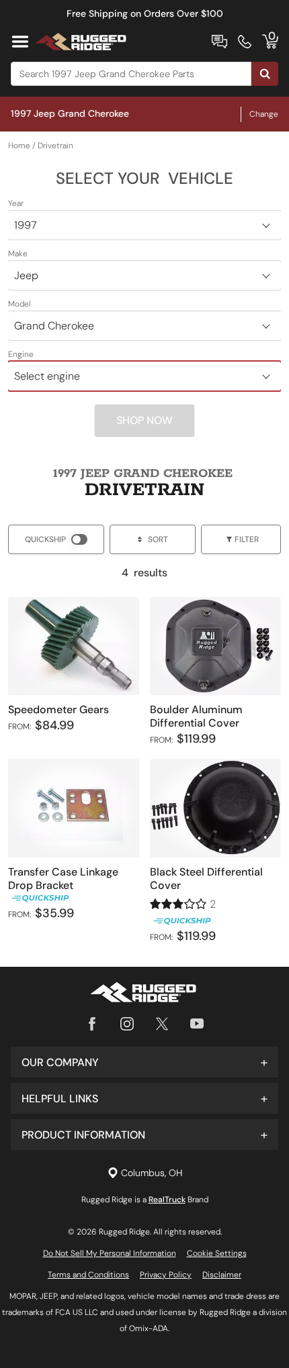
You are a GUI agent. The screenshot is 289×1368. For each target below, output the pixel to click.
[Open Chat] (219, 41)
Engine (21, 354)
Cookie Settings (217, 1253)
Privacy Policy (166, 1274)
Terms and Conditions (88, 1274)
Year (16, 203)
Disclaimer (221, 1274)
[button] (144, 1062)
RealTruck (167, 1199)
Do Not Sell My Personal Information (109, 1253)
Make (18, 253)
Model (19, 304)
